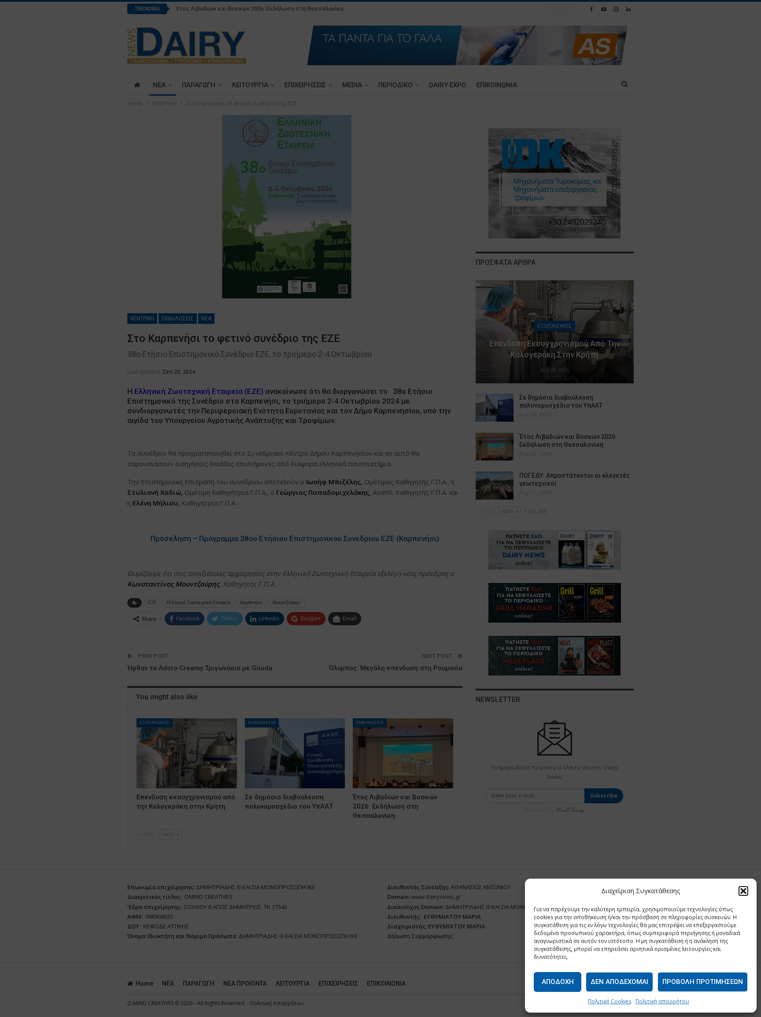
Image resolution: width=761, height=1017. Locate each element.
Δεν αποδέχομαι (619, 982)
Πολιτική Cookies (609, 1001)
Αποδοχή (558, 982)
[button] (743, 891)
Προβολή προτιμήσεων (702, 982)
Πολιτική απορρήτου (662, 1001)
